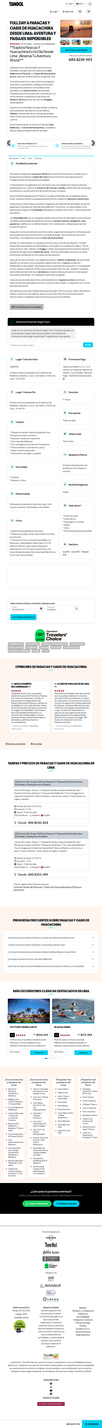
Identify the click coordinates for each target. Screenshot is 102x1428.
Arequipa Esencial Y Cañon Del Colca (89, 1091)
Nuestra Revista (83, 1331)
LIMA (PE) (14, 366)
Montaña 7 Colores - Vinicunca (37, 1115)
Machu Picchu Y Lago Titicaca (89, 1128)
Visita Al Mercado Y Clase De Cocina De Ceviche (15, 1116)
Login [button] (54, 11)
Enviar (88, 344)
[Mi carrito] (89, 11)
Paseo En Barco (78, 644)
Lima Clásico (63, 1089)
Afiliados (83, 1307)
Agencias (69, 11)
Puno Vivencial (88, 1111)
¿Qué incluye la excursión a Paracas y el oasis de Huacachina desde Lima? (41, 937)
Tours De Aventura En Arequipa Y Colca (90, 1135)
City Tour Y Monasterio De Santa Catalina (39, 1123)
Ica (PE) (66, 551)
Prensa (83, 1325)
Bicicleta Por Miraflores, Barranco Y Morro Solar (15, 1127)
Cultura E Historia (72, 647)
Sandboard (31, 647)
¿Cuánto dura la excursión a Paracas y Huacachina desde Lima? (36, 944)
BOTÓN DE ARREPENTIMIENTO (51, 1404)
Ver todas (37, 743)
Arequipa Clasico (89, 1115)
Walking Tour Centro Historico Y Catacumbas (15, 1101)
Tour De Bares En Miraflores (15, 1108)
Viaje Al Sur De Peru (64, 1131)
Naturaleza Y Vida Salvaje (19, 651)
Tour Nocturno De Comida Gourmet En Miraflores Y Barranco (14, 1152)
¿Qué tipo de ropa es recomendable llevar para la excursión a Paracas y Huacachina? (46, 966)
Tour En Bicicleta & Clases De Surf (15, 1135)
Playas (36, 651)
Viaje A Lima (63, 1092)
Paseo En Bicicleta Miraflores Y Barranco (13, 1092)
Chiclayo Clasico (89, 1104)
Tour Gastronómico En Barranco (16, 1142)
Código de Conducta (83, 1319)
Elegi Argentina (83, 1334)
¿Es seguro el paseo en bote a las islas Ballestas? (30, 959)
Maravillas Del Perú (64, 1125)
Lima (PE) (75, 551)
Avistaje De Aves (16, 644)
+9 (85, 22)
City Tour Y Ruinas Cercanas (40, 1098)
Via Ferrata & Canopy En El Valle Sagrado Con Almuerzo (39, 1169)
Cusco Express (89, 1100)
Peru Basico (63, 1105)
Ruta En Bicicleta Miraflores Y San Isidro (15, 1162)
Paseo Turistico (16, 647)
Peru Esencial (64, 1109)
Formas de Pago (82, 1322)
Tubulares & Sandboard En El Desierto (40, 1160)
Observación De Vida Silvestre (55, 644)
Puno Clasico (88, 1097)
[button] (8, 143)
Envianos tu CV (83, 1328)
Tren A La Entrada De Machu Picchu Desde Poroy (40, 1091)
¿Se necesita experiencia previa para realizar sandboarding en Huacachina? (42, 952)
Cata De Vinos (33, 644)
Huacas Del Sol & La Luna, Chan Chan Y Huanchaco (40, 1140)
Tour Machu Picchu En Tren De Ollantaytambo (39, 1106)
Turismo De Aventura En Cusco (87, 1121)
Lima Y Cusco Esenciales (63, 1097)
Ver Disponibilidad (76, 49)
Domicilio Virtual (21, 1317)
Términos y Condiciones (83, 1310)
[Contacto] (80, 11)
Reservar (93, 1424)
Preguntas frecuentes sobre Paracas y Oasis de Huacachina (51, 922)
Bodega (44, 647)
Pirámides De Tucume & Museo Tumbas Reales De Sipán (40, 1151)
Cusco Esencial (89, 1108)
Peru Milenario (64, 1121)
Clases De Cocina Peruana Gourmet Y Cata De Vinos (15, 1172)
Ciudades (56, 647)
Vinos (46, 651)
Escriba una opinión (17, 743)
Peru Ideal (62, 1102)
